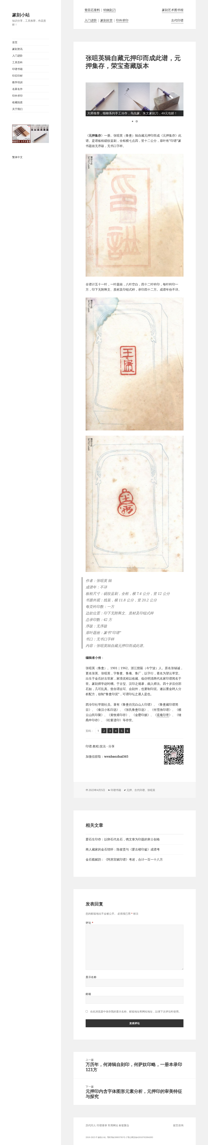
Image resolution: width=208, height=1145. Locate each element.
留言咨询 (178, 1125)
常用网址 (113, 1125)
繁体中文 (17, 157)
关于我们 (17, 109)
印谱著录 (102, 1125)
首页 (14, 42)
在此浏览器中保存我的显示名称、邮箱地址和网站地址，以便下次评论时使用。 (135, 1011)
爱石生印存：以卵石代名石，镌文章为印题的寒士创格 (123, 839)
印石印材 (17, 75)
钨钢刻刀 (109, 10)
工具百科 (17, 62)
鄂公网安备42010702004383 (140, 1137)
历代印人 (91, 1125)
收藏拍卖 (17, 102)
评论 (89, 922)
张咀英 (151, 790)
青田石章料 (92, 10)
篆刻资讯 (17, 49)
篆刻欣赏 (106, 20)
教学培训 (17, 82)
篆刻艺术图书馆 (172, 10)
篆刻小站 (21, 15)
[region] (134, 105)
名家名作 (17, 89)
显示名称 (91, 977)
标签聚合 (124, 1125)
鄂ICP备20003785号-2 (117, 1137)
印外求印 (17, 95)
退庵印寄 (163, 715)
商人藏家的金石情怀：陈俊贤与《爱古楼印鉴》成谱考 (123, 849)
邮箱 (88, 994)
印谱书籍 (17, 69)
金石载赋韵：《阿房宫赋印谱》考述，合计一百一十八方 (124, 859)
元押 (129, 790)
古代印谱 (177, 20)
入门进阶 (17, 55)
